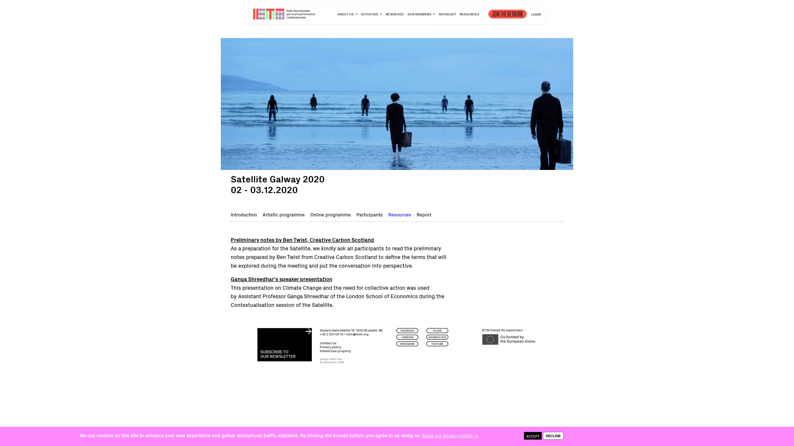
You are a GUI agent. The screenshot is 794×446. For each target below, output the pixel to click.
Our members (420, 14)
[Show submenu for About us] (355, 16)
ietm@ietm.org (357, 334)
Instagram (407, 344)
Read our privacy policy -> (450, 435)
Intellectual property (335, 351)
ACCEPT (532, 436)
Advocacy (447, 14)
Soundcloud (437, 337)
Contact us (328, 343)
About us (345, 14)
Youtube (437, 344)
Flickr (437, 330)
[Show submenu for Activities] (379, 16)
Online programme (330, 214)
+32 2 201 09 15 (331, 334)
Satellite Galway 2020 (278, 178)
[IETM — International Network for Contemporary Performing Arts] (268, 14)
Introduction (244, 214)
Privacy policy (330, 347)
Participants (369, 214)
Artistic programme (284, 214)
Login (536, 14)
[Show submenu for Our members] (432, 16)
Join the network (507, 14)
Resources (469, 14)
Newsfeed (395, 14)
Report (424, 214)
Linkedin (407, 337)
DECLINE (553, 436)
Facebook (407, 330)
